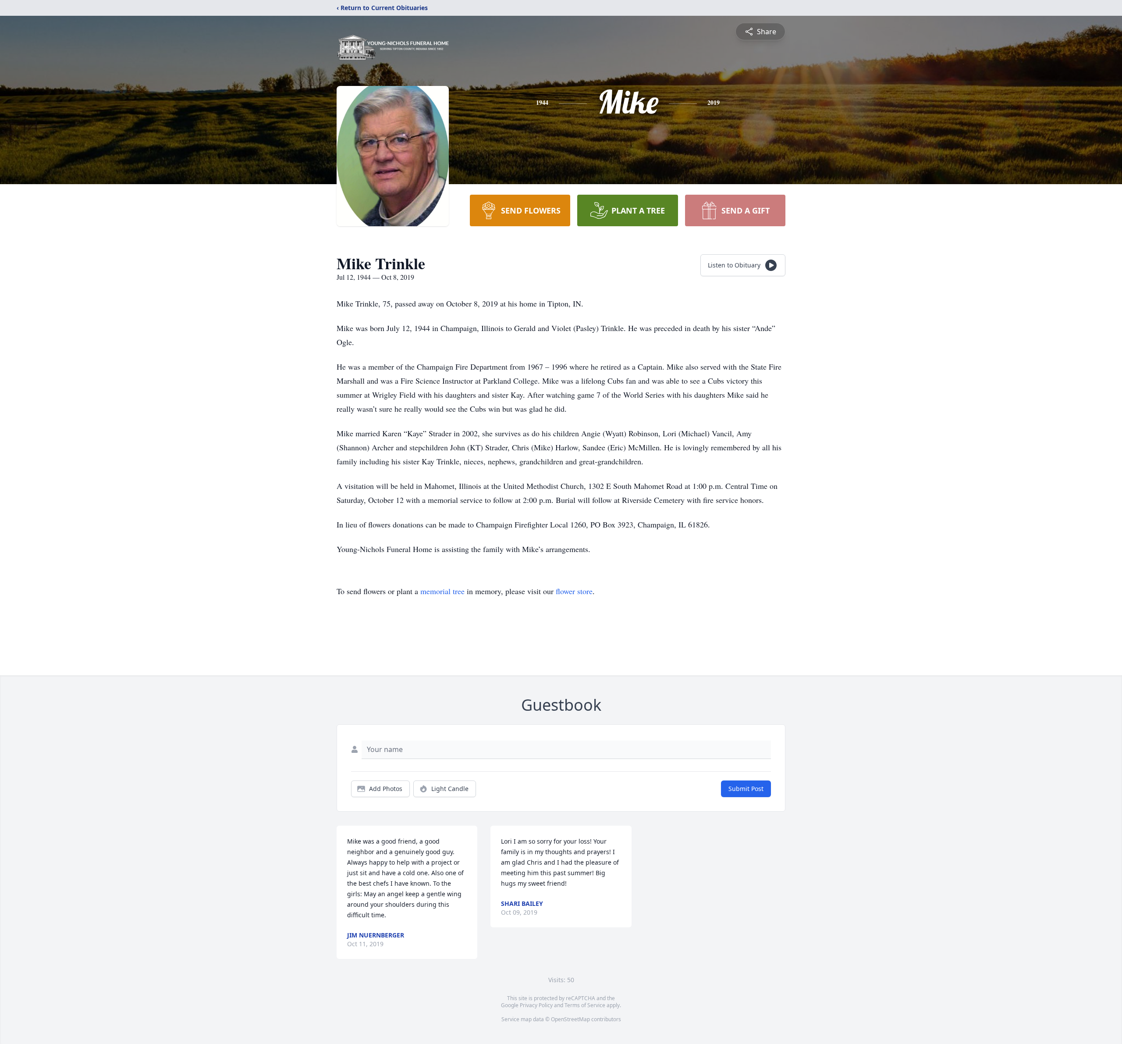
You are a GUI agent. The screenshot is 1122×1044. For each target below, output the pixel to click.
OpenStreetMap (570, 1019)
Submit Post (745, 788)
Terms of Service (585, 1005)
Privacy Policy (536, 1005)
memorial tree (442, 591)
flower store (574, 591)
